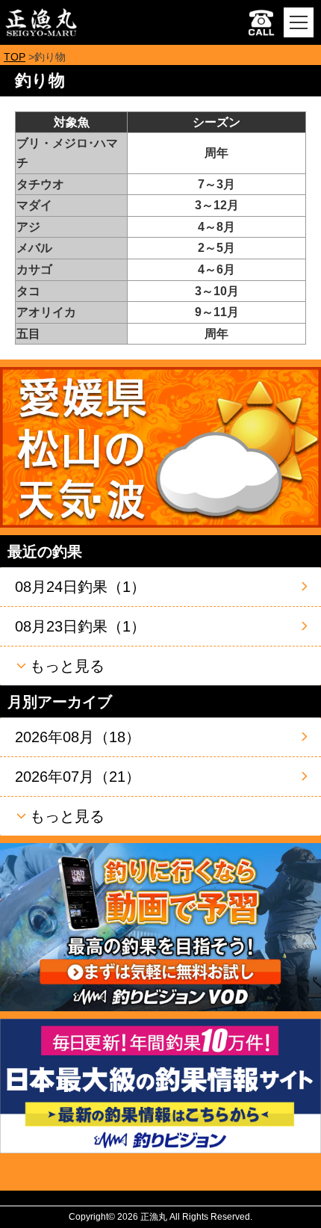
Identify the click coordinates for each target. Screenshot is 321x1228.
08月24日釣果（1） (80, 586)
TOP (14, 57)
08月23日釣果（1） (80, 626)
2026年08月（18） (77, 737)
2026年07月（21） (77, 776)
